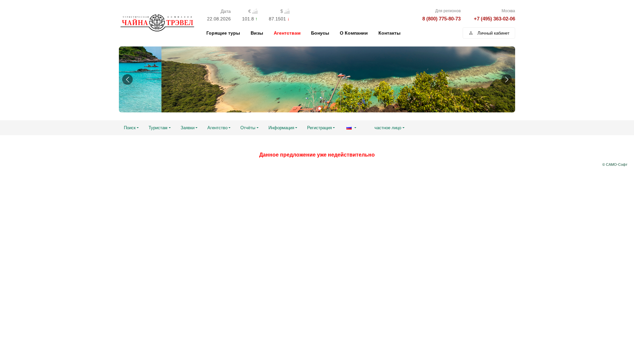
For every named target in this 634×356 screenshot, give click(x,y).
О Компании (354, 33)
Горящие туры (223, 33)
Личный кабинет (493, 33)
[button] (127, 79)
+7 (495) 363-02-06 (494, 18)
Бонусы (320, 33)
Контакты (389, 33)
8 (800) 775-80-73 (441, 18)
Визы (257, 33)
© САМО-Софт (614, 164)
